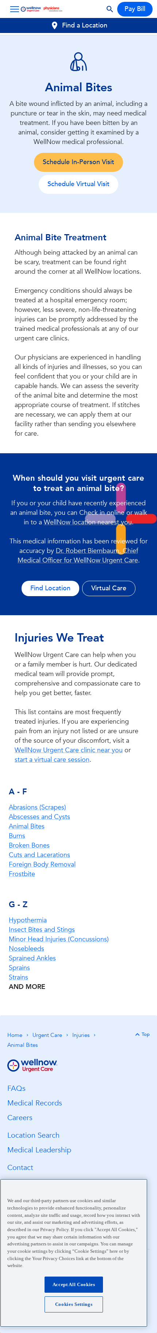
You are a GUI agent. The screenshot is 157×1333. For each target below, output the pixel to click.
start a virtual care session (52, 759)
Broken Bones (29, 845)
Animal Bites (27, 826)
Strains (18, 977)
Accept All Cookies (74, 1284)
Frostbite (22, 874)
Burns (17, 836)
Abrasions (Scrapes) (37, 807)
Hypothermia (28, 920)
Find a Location (84, 25)
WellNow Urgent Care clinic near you (69, 750)
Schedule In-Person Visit (78, 162)
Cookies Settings (74, 1304)
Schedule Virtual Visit (78, 184)
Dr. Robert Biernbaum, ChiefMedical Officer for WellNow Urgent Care (78, 555)
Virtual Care (108, 588)
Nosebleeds (26, 948)
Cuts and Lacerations (39, 855)
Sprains (19, 967)
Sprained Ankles (32, 958)
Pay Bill (135, 9)
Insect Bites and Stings (42, 929)
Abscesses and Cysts (39, 816)
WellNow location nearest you (88, 522)
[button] (13, 9)
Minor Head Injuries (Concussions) (59, 939)
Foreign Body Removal (42, 864)
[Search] (110, 9)
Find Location (50, 588)
